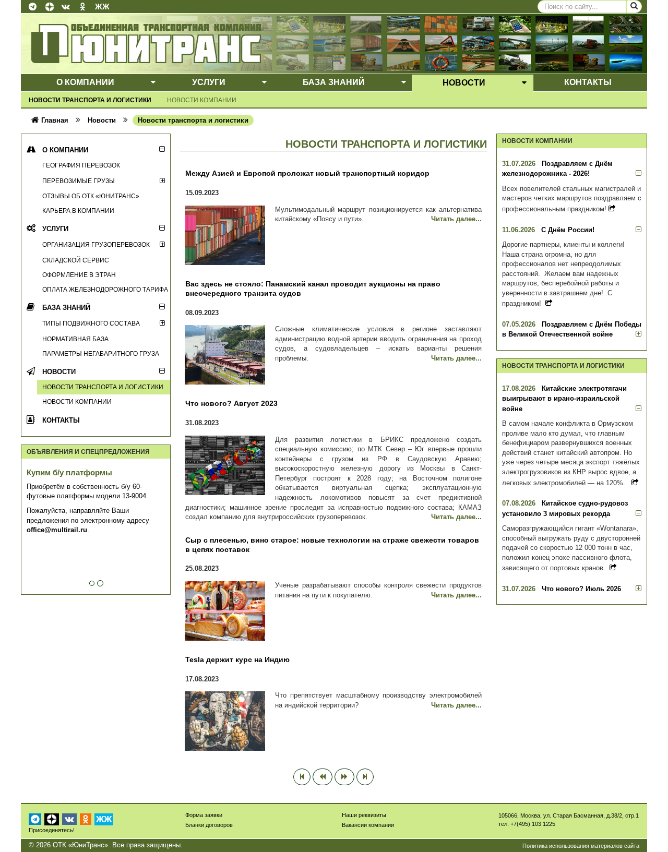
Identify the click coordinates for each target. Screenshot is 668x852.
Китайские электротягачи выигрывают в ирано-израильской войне (564, 399)
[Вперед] (344, 777)
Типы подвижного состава (91, 323)
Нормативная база (75, 338)
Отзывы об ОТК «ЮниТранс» (90, 196)
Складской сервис (75, 260)
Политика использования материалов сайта (580, 846)
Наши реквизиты (364, 815)
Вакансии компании (368, 825)
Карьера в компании (78, 210)
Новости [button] (464, 82)
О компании (65, 150)
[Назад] (322, 777)
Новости (59, 372)
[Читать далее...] (612, 209)
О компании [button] (85, 82)
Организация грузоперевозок (96, 244)
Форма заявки (203, 815)
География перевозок (81, 165)
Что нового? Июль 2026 (581, 589)
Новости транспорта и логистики (90, 100)
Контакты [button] (588, 82)
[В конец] (365, 777)
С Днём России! (567, 230)
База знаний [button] (334, 82)
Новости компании (201, 100)
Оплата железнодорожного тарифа (105, 289)
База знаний (66, 307)
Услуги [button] (208, 82)
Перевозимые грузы (78, 180)
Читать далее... (456, 219)
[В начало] (302, 777)
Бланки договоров (209, 825)
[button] (153, 83)
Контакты (61, 420)
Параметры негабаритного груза (100, 353)
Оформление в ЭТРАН (79, 274)
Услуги (55, 229)
